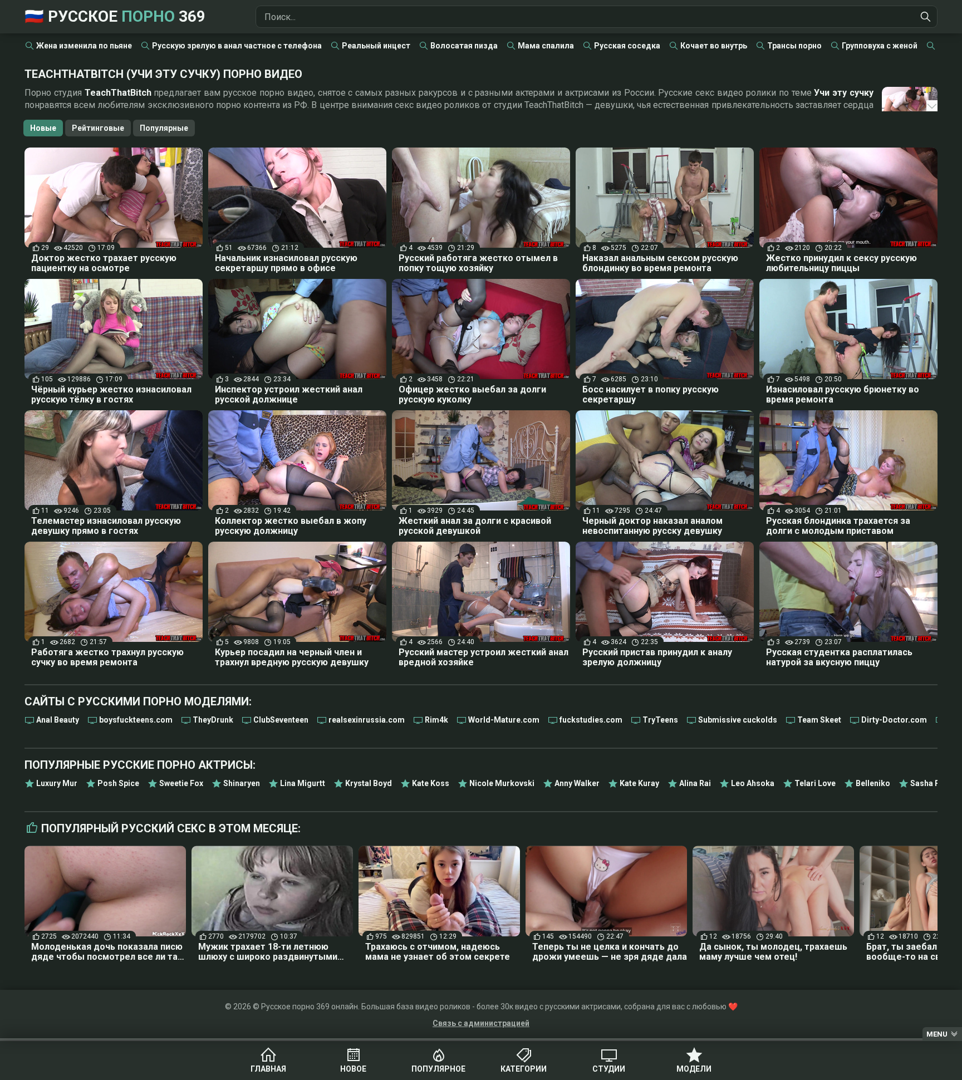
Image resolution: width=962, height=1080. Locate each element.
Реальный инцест (376, 45)
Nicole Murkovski (501, 783)
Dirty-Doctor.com (894, 719)
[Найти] (926, 16)
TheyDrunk (213, 719)
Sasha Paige (933, 783)
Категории (523, 1068)
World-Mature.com (503, 719)
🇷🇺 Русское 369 (114, 16)
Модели (693, 1068)
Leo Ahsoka (752, 783)
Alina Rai (695, 783)
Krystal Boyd (368, 783)
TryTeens (660, 719)
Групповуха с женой (879, 45)
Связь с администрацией (481, 1023)
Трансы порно (794, 45)
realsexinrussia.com (366, 719)
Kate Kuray (639, 783)
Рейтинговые (98, 128)
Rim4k (436, 719)
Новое (353, 1068)
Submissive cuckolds (737, 719)
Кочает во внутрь (713, 45)
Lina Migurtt (302, 783)
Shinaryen (241, 783)
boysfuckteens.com (136, 719)
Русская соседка (627, 45)
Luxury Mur (56, 783)
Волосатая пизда (464, 45)
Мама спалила (546, 45)
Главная (268, 1068)
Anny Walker (577, 783)
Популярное (438, 1068)
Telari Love (815, 783)
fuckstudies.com (590, 719)
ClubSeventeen (280, 719)
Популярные (164, 128)
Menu (937, 1034)
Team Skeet (819, 719)
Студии (608, 1068)
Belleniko (873, 783)
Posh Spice (118, 783)
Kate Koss (430, 783)
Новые (43, 128)
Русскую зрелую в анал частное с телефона (237, 45)
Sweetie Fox (181, 783)
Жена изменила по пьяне (84, 45)
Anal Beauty (57, 719)
